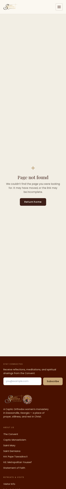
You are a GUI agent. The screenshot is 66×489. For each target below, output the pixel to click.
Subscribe (53, 381)
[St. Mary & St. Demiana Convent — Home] (10, 7)
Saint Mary (9, 445)
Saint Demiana (11, 451)
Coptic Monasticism (14, 439)
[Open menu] (59, 6)
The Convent (10, 434)
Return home (32, 201)
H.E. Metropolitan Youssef (17, 462)
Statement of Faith (14, 467)
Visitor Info (9, 484)
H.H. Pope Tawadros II (15, 456)
